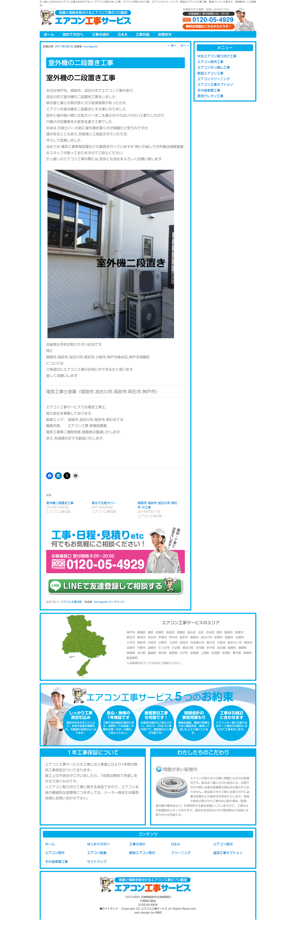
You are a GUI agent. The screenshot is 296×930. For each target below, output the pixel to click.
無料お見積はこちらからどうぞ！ (208, 26)
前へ (172, 45)
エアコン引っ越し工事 (213, 67)
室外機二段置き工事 (59, 503)
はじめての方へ (98, 844)
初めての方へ (73, 34)
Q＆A (122, 34)
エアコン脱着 (97, 852)
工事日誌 (143, 34)
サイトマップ (97, 861)
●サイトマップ (109, 908)
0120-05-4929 (213, 20)
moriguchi (91, 46)
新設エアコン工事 (210, 73)
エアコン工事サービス (154, 908)
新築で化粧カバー (104, 503)
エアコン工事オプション (215, 84)
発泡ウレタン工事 (210, 96)
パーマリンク (116, 601)
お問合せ (165, 34)
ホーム (49, 34)
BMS (158, 912)
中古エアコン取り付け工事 (216, 56)
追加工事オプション (227, 852)
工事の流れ (100, 34)
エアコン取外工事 (210, 61)
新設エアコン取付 (142, 852)
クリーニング (181, 852)
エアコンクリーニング (213, 79)
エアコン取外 (55, 852)
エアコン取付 (223, 844)
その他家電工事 (208, 90)
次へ (185, 45)
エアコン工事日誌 (71, 601)
